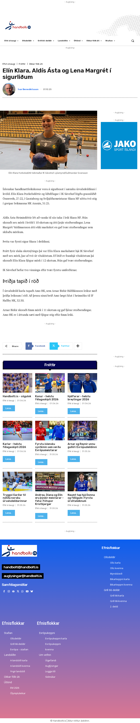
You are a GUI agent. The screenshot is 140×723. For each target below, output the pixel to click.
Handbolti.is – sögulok (17, 396)
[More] (78, 346)
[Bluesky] (31, 591)
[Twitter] (18, 591)
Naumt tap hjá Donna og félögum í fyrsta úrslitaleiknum (81, 498)
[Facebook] (4, 591)
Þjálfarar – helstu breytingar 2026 (79, 398)
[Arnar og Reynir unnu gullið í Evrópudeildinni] (82, 430)
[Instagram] (8, 591)
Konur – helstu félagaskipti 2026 (46, 398)
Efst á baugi (9, 64)
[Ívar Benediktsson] (10, 89)
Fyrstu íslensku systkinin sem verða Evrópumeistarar (48, 447)
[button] (132, 40)
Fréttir (22, 64)
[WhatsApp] (22, 591)
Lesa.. (8, 408)
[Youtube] (27, 591)
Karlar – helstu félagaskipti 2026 (14, 445)
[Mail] (13, 591)
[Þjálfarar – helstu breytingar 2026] (82, 383)
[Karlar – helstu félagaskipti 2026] (17, 430)
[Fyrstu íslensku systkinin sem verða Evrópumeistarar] (50, 430)
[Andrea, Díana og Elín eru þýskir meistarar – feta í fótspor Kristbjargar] (50, 481)
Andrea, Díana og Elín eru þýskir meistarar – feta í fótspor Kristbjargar (49, 499)
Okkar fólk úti (36, 64)
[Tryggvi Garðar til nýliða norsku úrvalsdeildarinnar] (17, 481)
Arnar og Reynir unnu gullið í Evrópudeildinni (82, 445)
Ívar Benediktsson (28, 89)
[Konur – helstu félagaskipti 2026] (50, 383)
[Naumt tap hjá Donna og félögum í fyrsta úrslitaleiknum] (82, 481)
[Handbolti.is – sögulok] (17, 383)
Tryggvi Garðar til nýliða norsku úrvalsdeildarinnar (15, 498)
